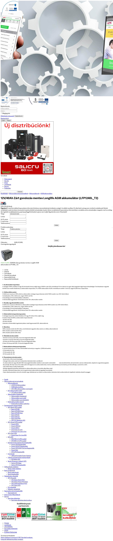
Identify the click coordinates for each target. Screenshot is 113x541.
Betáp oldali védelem (14, 469)
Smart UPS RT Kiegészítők (19, 446)
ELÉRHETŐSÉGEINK (10, 532)
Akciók (6, 181)
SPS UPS (10, 437)
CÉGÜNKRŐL (8, 527)
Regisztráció (5, 118)
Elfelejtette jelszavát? (7, 116)
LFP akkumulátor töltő (18, 392)
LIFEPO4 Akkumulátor (18, 385)
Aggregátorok (12, 493)
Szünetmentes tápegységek (13, 405)
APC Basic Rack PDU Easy (19, 482)
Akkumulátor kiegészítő (15, 394)
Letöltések (7, 185)
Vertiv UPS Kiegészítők (18, 465)
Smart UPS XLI (15, 426)
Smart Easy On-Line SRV (19, 435)
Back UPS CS (15, 417)
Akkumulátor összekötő (18, 396)
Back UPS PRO (16, 418)
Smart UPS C (15, 428)
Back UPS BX (15, 409)
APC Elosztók (12, 478)
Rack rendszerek (9, 470)
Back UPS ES (15, 415)
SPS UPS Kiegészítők (17, 452)
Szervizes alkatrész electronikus (21, 500)
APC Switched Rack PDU (19, 483)
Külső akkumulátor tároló (16, 402)
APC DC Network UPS (18, 420)
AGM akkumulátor (17, 387)
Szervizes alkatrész (14, 498)
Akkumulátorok (13, 383)
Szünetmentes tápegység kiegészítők (20, 443)
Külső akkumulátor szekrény (20, 404)
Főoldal (6, 523)
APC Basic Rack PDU (18, 480)
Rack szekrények (13, 472)
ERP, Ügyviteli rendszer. (25, 537)
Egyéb (6, 379)
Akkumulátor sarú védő (18, 398)
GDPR (6, 530)
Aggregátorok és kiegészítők (13, 491)
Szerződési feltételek (10, 529)
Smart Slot (14, 450)
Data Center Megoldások (12, 495)
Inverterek (11, 454)
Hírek (6, 183)
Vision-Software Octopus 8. (9, 537)
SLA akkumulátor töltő (15, 391)
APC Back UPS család (15, 407)
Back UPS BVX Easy (17, 411)
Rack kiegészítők (13, 474)
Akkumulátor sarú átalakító (20, 400)
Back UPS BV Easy (17, 413)
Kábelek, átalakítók (14, 489)
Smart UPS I (15, 424)
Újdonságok (8, 179)
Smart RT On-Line (16, 430)
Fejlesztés (7, 188)
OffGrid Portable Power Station (21, 456)
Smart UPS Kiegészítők (18, 444)
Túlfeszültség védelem (11, 467)
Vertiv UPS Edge (16, 463)
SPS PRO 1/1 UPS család (18, 439)
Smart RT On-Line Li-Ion (18, 431)
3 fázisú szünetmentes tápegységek (19, 457)
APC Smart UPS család (15, 422)
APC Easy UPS (12, 433)
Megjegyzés (6, 113)
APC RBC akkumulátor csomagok (22, 389)
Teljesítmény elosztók (11, 476)
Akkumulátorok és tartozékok (13, 381)
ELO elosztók (12, 487)
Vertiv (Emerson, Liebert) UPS (17, 461)
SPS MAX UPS (15, 459)
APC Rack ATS (15, 485)
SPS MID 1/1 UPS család (18, 441)
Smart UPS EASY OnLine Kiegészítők (22, 448)
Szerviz (6, 186)
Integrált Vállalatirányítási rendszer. (12, 539)
